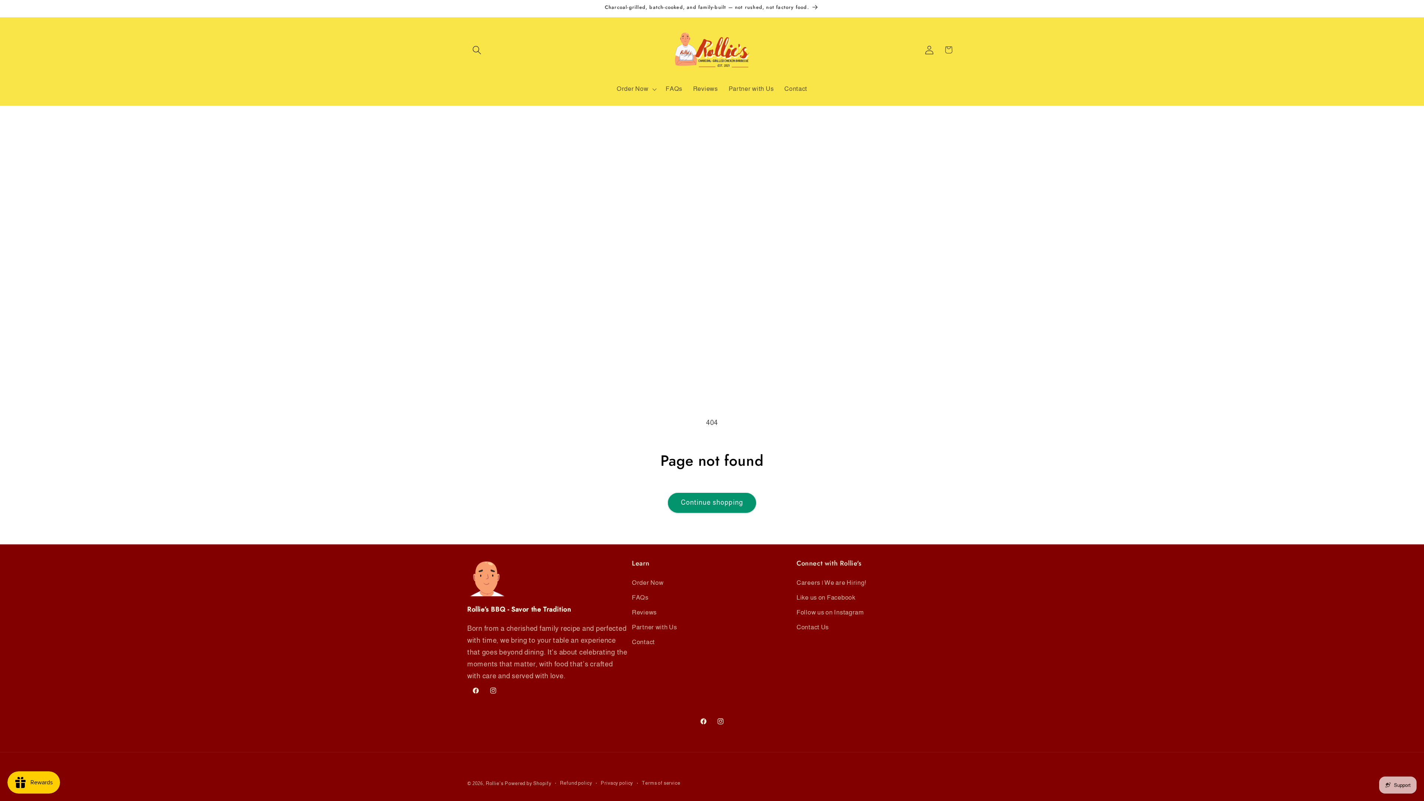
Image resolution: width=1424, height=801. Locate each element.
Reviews (644, 612)
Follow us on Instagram (830, 612)
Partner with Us (654, 627)
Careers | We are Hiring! (831, 582)
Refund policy (576, 783)
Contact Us (813, 627)
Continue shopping (712, 502)
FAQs (640, 597)
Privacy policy (617, 783)
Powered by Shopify (528, 783)
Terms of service (661, 783)
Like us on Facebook (826, 597)
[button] (477, 50)
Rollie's (495, 783)
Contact (643, 642)
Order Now (647, 582)
